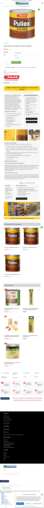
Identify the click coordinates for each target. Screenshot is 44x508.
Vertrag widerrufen (5, 398)
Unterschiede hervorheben (6, 488)
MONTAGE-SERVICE (40, 385)
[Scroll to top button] (0, 483)
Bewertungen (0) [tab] (14, 82)
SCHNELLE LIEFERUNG (6, 385)
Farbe (4, 54)
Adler (8, 74)
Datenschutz (5, 441)
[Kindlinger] (22, 3)
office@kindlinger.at (6, 423)
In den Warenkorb (16, 62)
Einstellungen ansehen (37, 503)
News (4, 458)
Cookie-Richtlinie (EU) (6, 445)
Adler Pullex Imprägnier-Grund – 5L (30, 247)
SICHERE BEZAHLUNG (29, 384)
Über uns (4, 452)
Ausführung (5, 52)
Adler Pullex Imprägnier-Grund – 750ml (12, 274)
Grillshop (37, 373)
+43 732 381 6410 (6, 421)
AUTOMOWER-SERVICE (29, 392)
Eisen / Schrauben (5, 373)
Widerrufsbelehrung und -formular (8, 444)
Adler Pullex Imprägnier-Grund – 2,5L (11, 247)
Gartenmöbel (26, 373)
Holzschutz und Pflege (13, 6)
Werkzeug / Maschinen (15, 373)
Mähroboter (15, 377)
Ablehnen (28, 503)
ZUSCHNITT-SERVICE (18, 392)
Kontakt (4, 455)
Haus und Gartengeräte (4, 377)
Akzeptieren (20, 503)
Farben (8, 6)
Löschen (17, 57)
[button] (41, 494)
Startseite (4, 6)
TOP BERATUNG (18, 384)
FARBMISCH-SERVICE (40, 392)
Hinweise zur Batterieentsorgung (8, 447)
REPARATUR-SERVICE (7, 392)
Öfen (25, 376)
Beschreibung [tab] (6, 82)
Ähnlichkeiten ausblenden (6, 487)
